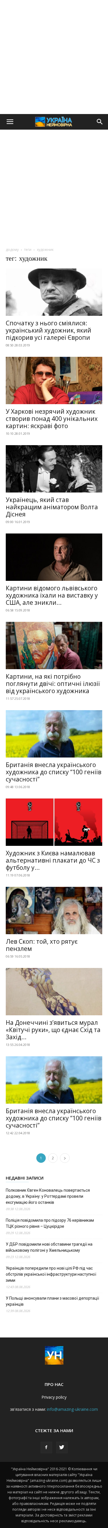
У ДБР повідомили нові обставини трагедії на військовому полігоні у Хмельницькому (49, 1247)
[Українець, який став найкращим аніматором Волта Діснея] (54, 468)
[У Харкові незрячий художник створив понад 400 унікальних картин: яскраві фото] (54, 380)
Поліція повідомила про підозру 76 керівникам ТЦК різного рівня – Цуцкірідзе (50, 1223)
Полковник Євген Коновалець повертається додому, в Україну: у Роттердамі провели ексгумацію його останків (48, 1196)
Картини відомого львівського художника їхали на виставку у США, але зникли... (52, 595)
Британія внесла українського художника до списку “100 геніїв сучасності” (53, 772)
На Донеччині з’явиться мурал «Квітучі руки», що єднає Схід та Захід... (53, 1029)
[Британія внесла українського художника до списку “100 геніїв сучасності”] (54, 734)
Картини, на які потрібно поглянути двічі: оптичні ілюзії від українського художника (53, 683)
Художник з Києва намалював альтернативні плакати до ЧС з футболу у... (53, 860)
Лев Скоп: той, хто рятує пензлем (41, 945)
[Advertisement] (54, 57)
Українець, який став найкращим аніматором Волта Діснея (52, 507)
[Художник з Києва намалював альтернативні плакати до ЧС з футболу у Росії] (54, 822)
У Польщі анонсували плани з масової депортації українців (52, 1301)
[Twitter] (62, 1447)
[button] (10, 122)
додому (12, 249)
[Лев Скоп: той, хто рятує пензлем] (54, 910)
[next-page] (65, 1158)
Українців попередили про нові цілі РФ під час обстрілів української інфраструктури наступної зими (51, 1274)
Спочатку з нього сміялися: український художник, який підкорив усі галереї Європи (48, 330)
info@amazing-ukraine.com (72, 1409)
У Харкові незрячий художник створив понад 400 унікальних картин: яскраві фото (52, 418)
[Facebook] (46, 1447)
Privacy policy (54, 1397)
